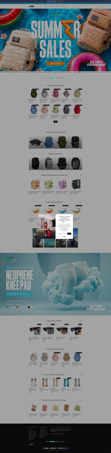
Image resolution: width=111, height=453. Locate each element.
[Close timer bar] (110, 1)
